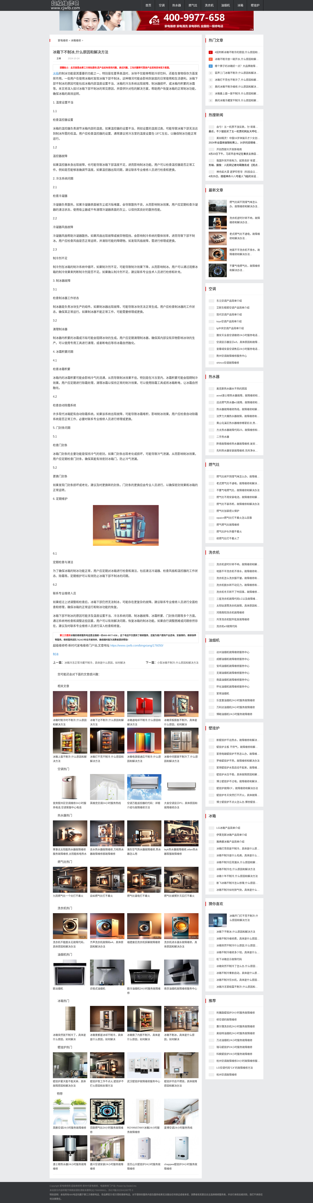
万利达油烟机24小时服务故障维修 (235, 707)
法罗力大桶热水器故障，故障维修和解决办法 (241, 416)
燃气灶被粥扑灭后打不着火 (179, 895)
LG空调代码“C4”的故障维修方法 (234, 1067)
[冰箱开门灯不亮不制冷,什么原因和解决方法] (218, 920)
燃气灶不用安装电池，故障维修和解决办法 (240, 497)
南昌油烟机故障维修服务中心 (232, 679)
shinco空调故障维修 (227, 362)
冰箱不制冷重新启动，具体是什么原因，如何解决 (244, 972)
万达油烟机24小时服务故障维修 (234, 1040)
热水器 (176, 5)
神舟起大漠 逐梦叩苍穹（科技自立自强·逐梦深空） (245, 171)
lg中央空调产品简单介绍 (230, 328)
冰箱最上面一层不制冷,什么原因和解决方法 (239, 93)
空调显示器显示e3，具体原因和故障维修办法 (242, 342)
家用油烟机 (222, 693)
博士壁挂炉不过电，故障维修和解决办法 (239, 781)
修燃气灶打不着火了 (227, 538)
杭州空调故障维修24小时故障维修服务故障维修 (243, 1060)
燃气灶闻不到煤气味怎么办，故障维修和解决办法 (244, 476)
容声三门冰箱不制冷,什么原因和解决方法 (238, 72)
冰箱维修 (76, 40)
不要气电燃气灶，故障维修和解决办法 (238, 490)
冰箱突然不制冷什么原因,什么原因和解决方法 (242, 945)
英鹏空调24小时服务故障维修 (69, 1127)
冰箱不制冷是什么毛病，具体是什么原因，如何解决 (245, 855)
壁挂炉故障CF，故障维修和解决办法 (237, 788)
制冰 (56, 654)
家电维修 (63, 40)
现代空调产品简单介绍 (229, 314)
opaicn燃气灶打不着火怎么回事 (234, 517)
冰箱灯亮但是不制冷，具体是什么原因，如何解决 (244, 848)
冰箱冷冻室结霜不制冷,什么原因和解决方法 (240, 986)
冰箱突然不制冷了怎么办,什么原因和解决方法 (242, 966)
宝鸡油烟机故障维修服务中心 (232, 665)
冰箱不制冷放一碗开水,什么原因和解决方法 (239, 59)
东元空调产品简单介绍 (229, 300)
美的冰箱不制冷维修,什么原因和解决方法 (238, 86)
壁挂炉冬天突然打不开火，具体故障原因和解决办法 (245, 795)
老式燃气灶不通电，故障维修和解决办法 (239, 483)
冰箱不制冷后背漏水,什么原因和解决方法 (239, 862)
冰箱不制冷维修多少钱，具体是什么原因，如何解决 (245, 952)
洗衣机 (209, 5)
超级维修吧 (76, 1186)
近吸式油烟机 (97, 988)
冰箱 (240, 5)
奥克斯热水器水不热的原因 (231, 388)
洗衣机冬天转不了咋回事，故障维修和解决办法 (243, 591)
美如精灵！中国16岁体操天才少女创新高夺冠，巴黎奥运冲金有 (252, 138)
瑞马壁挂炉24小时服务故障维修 (234, 1047)
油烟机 (225, 5)
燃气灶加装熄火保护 (227, 510)
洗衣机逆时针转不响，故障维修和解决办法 (240, 564)
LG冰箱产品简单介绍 (228, 827)
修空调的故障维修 (226, 1019)
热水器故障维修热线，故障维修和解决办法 (240, 409)
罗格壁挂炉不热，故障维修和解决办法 (238, 760)
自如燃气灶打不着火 (101, 895)
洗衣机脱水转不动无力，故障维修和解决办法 (241, 584)
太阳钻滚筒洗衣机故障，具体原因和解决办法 (241, 605)
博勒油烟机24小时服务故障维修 (234, 714)
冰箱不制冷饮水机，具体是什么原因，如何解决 (243, 979)
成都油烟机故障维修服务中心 (232, 659)
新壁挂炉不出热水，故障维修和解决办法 (239, 740)
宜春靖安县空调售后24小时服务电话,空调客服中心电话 (247, 348)
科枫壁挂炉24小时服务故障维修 (234, 1053)
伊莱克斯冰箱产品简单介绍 (231, 834)
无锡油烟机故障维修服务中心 (232, 672)
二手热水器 (222, 436)
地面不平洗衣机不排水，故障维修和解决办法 (241, 571)
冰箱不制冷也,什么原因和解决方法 (235, 869)
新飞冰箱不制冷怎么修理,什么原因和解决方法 (242, 882)
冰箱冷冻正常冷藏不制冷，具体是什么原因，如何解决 (94, 662)
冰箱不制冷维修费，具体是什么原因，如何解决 (243, 938)
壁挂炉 (255, 5)
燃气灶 (193, 5)
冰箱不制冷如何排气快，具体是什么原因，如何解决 (245, 889)
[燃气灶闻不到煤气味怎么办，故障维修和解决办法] (218, 206)
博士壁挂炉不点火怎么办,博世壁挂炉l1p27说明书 (244, 801)
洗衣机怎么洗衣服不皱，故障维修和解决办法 (241, 578)
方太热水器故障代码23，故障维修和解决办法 (242, 429)
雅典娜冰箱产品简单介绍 (230, 841)
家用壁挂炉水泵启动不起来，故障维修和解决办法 (244, 767)
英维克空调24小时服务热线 (105, 803)
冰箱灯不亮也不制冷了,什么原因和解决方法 (239, 79)
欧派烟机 (58, 988)
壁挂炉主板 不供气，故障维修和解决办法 (239, 746)
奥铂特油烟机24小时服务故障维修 (235, 1033)
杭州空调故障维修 (226, 1074)
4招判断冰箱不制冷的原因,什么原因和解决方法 (241, 52)
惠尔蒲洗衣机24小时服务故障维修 (235, 1026)
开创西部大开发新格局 (229, 149)
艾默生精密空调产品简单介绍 (232, 307)
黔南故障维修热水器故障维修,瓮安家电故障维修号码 (246, 443)
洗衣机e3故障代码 (226, 626)
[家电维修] (68, 5)
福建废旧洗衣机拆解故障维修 (143, 942)
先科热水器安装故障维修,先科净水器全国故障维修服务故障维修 (252, 450)
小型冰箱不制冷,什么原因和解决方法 (178, 662)
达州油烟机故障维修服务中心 (232, 652)
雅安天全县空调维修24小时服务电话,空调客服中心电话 (247, 335)
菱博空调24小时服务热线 (178, 1127)
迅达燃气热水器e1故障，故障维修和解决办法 (242, 402)
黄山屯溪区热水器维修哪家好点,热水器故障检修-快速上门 (248, 423)
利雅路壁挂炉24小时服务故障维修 (235, 1012)
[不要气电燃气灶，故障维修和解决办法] (218, 270)
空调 (162, 5)
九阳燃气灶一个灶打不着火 (68, 895)
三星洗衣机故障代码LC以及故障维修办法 (239, 598)
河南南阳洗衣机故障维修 (230, 612)
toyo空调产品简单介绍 (229, 321)
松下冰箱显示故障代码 (229, 959)
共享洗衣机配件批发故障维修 (232, 619)
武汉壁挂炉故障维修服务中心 (143, 1081)
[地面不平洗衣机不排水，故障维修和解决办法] (218, 254)
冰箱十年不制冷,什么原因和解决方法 (237, 876)
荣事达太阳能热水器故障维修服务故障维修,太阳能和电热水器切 (70, 854)
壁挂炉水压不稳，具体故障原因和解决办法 (240, 774)
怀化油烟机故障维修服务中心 (232, 686)
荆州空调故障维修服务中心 (231, 355)
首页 (148, 5)
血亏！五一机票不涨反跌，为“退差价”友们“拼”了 (243, 126)
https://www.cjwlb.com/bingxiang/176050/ (136, 645)
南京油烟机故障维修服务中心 (180, 988)
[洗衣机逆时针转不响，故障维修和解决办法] (218, 222)
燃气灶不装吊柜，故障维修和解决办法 (238, 504)
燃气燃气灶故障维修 (227, 524)
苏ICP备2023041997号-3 (120, 1190)
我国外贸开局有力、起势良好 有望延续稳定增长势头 (246, 160)
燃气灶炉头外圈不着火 (229, 531)
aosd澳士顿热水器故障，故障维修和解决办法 (242, 395)
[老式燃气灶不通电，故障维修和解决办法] (218, 238)
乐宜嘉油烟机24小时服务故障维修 (235, 700)
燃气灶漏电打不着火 (138, 895)
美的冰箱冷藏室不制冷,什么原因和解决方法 (239, 100)
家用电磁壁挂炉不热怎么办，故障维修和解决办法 (244, 753)
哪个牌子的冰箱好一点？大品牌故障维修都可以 (241, 65)
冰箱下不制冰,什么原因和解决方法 (235, 931)
